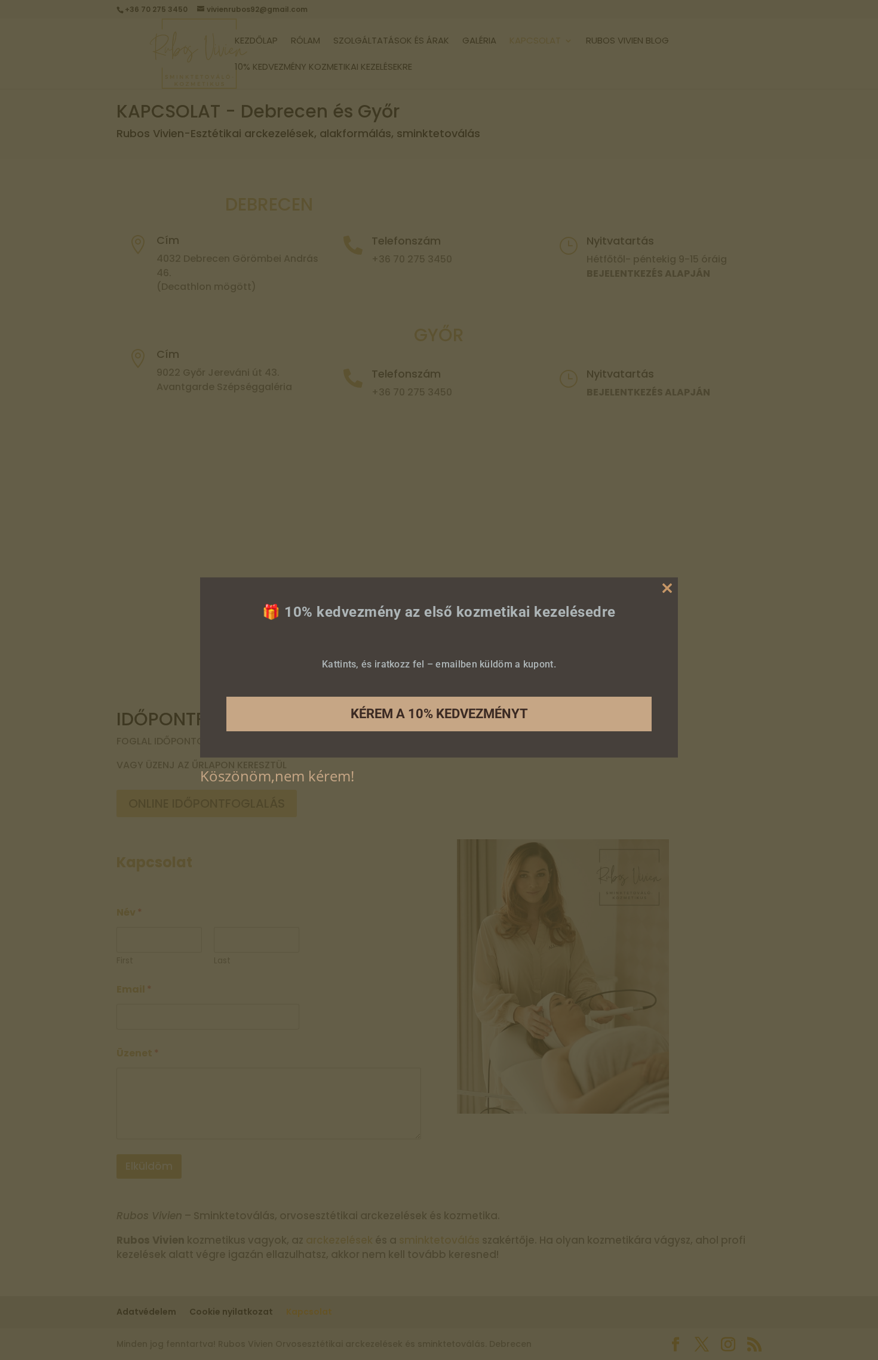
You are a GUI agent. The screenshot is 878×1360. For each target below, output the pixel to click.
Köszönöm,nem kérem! (277, 776)
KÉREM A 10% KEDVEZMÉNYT (439, 713)
